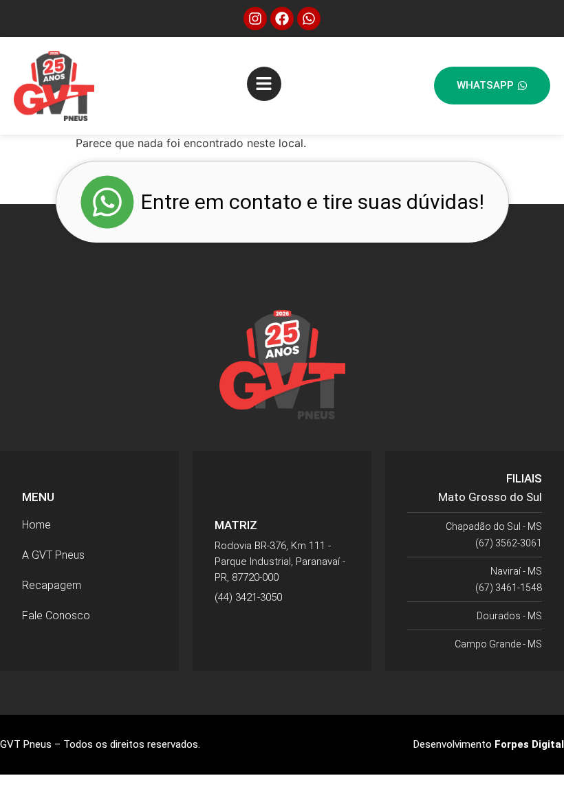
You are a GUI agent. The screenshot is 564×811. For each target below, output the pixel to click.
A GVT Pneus (53, 555)
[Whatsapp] (309, 18)
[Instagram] (255, 18)
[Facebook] (282, 18)
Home (36, 524)
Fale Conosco (56, 615)
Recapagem (51, 585)
